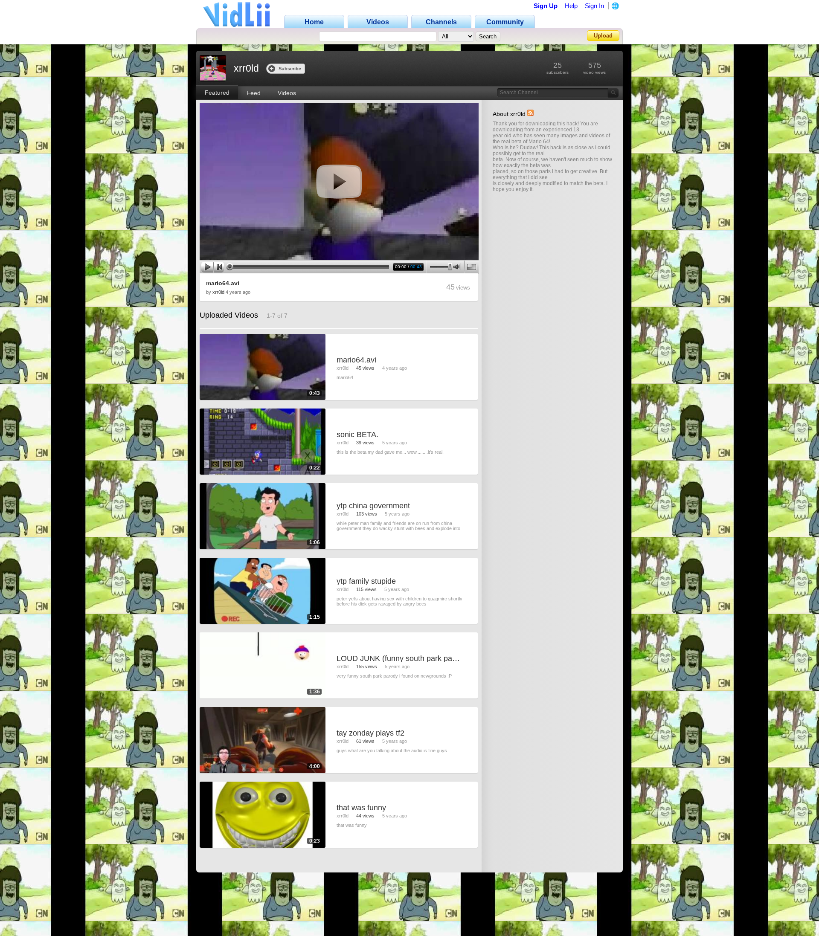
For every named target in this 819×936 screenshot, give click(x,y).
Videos (287, 93)
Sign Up (546, 5)
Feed (254, 93)
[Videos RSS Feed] (530, 113)
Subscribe (290, 68)
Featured (217, 92)
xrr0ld (218, 292)
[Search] (613, 92)
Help (571, 5)
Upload (603, 35)
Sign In (594, 5)
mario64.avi (222, 283)
